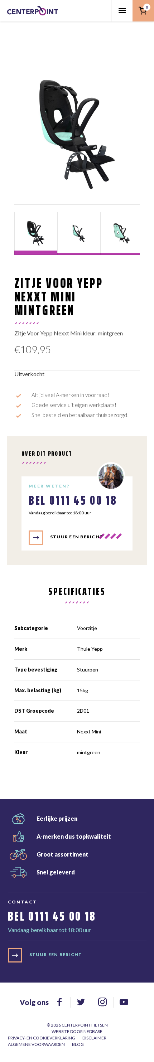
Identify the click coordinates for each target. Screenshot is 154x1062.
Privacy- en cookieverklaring (41, 1038)
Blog (78, 1044)
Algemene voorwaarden (36, 1044)
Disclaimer (94, 1038)
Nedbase (92, 1031)
